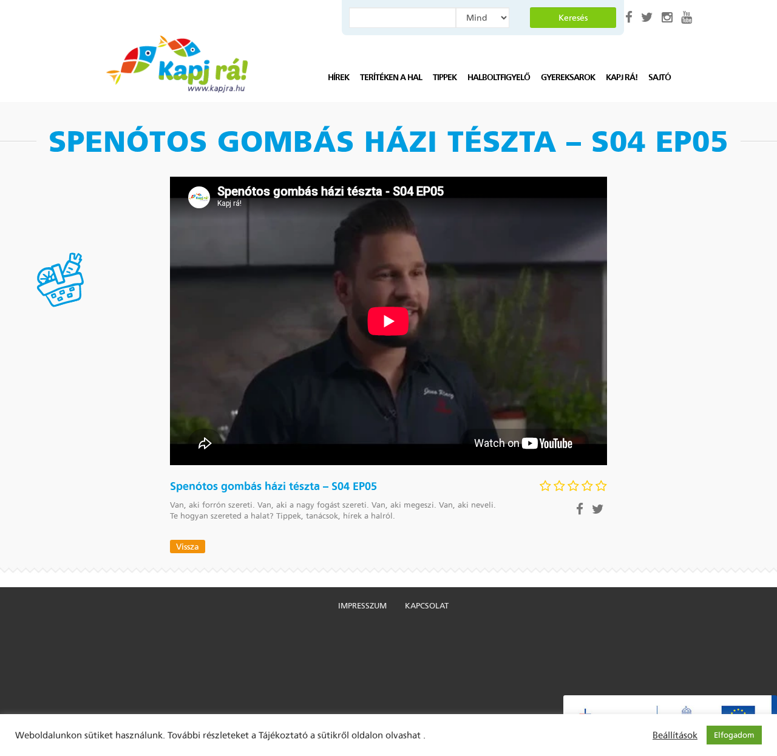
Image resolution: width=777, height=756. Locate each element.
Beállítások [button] (675, 735)
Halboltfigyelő (498, 77)
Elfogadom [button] (734, 735)
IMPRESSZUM (362, 605)
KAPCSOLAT (427, 605)
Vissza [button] (187, 546)
